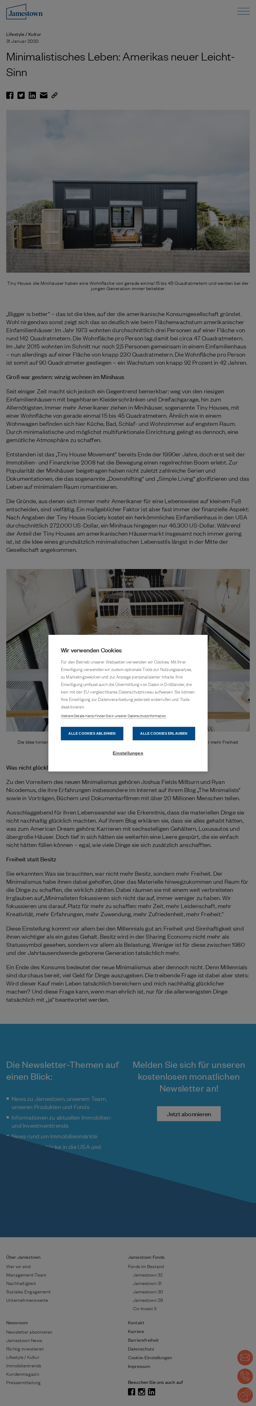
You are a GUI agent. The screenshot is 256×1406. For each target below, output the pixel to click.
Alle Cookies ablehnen (92, 733)
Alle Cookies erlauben (163, 733)
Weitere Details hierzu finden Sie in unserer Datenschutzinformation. (113, 715)
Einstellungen (128, 753)
